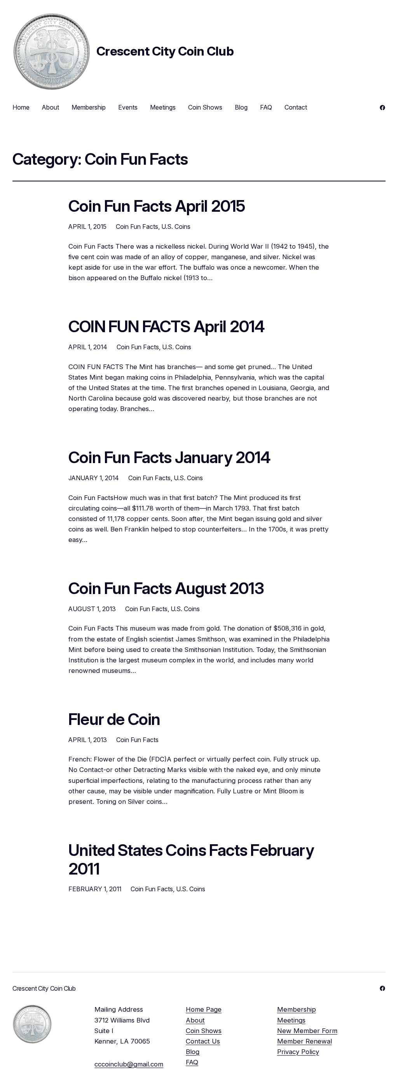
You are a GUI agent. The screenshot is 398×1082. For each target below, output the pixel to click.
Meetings (291, 1020)
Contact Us (203, 1041)
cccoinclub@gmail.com (128, 1064)
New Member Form (307, 1031)
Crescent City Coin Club (165, 51)
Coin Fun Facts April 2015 (156, 206)
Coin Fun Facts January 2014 (169, 457)
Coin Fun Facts (137, 226)
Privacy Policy (298, 1052)
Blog (192, 1052)
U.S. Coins (175, 226)
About (195, 1020)
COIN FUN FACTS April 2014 (166, 326)
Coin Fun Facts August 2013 (166, 588)
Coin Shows (204, 1031)
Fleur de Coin (114, 719)
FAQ (192, 1062)
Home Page (204, 1009)
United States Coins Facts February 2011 (191, 859)
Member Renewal (304, 1041)
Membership (296, 1009)
